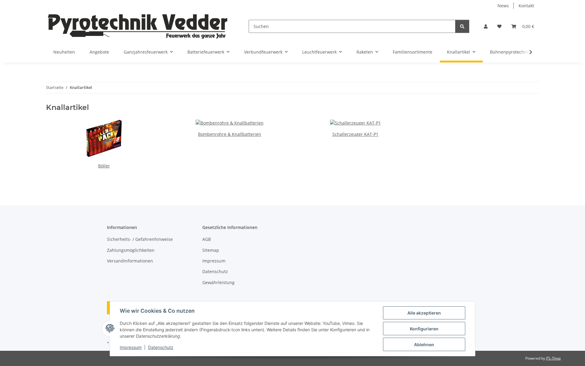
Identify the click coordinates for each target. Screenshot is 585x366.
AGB (206, 239)
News (503, 6)
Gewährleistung (218, 282)
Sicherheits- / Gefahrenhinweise (140, 239)
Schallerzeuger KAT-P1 (355, 134)
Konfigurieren (424, 328)
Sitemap (210, 250)
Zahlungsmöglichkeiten (130, 250)
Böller (104, 166)
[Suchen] (462, 26)
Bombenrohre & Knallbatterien (229, 134)
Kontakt (526, 6)
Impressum (131, 347)
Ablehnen (424, 344)
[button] (485, 26)
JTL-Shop (553, 358)
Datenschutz (160, 347)
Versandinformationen (130, 261)
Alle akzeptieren (424, 312)
